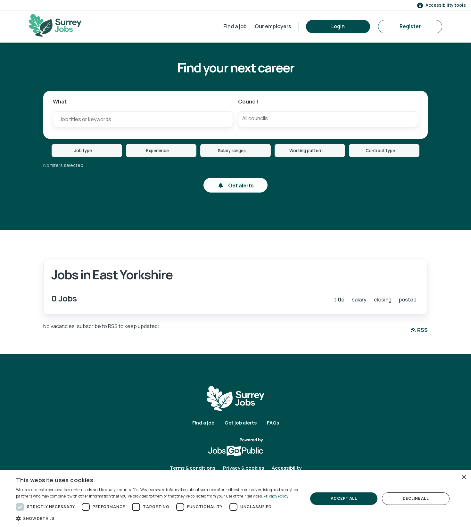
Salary (359, 299)
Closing (383, 299)
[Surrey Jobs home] (235, 398)
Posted (408, 299)
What (60, 101)
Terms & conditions (192, 468)
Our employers (273, 26)
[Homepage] (55, 25)
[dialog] (235, 498)
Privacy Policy (276, 496)
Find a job (235, 26)
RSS (422, 329)
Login (338, 26)
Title (339, 299)
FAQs (273, 422)
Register (410, 26)
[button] (157, 518)
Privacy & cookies (243, 468)
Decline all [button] (416, 498)
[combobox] (328, 119)
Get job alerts (241, 422)
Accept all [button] (344, 498)
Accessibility (287, 468)
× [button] (463, 477)
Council (248, 101)
